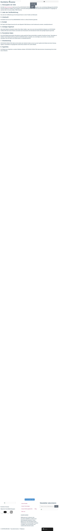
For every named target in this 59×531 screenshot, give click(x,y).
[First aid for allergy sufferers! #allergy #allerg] (51, 225)
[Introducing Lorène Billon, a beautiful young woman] (22, 91)
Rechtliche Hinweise (5, 506)
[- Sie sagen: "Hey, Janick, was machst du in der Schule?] (8, 248)
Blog (36, 508)
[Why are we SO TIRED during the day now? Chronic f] (8, 443)
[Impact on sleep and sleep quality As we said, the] (37, 334)
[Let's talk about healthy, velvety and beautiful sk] (22, 432)
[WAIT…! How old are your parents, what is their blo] (37, 251)
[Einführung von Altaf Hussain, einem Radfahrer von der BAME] (51, 79)
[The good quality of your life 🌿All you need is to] (51, 332)
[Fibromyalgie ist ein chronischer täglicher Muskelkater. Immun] (22, 307)
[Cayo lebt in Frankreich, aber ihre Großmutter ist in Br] (37, 142)
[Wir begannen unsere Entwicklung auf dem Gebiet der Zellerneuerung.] (51, 161)
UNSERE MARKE (24, 515)
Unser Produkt (24, 503)
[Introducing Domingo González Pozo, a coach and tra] (8, 159)
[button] (44, 1)
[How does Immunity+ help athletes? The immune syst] (22, 175)
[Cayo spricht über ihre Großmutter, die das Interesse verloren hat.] (51, 409)
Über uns (23, 511)
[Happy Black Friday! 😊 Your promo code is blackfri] (37, 59)
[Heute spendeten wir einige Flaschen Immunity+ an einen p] (22, 238)
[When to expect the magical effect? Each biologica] (8, 333)
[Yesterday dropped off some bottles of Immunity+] (37, 415)
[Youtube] (5, 512)
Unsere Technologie (25, 506)
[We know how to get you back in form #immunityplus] (8, 63)
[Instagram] (11, 512)
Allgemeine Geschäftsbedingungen (8, 508)
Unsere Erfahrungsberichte (26, 508)
